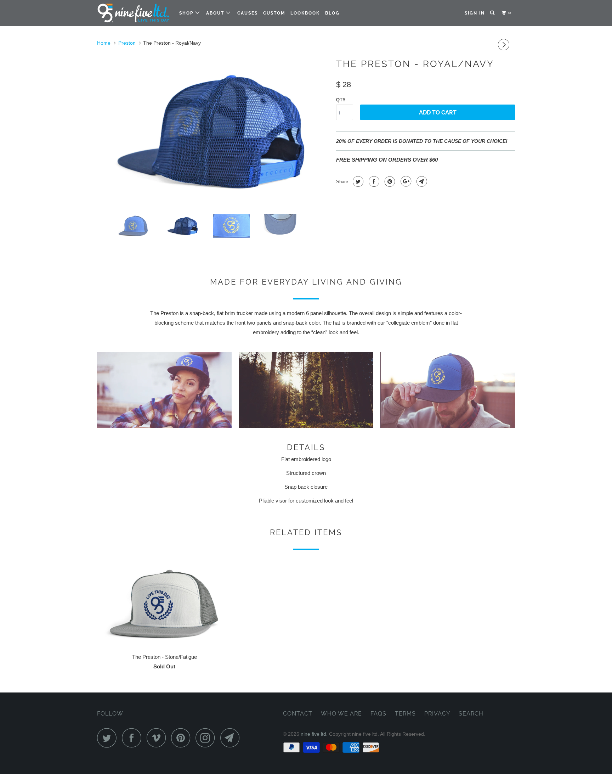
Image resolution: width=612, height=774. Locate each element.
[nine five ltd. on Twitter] (108, 737)
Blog (332, 13)
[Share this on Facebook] (373, 181)
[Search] (493, 13)
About (216, 13)
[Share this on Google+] (405, 181)
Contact (297, 713)
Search (471, 713)
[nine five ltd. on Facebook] (133, 737)
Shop (187, 13)
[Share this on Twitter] (357, 181)
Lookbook (305, 13)
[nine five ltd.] (133, 13)
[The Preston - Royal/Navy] (213, 131)
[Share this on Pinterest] (389, 181)
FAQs (378, 713)
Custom (274, 13)
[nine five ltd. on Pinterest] (182, 737)
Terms (405, 713)
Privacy (437, 713)
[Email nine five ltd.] (232, 737)
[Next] (504, 45)
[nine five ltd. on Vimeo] (158, 737)
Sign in (475, 13)
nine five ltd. (314, 734)
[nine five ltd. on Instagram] (207, 737)
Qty (341, 99)
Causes (247, 13)
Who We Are (341, 713)
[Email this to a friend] (421, 181)
